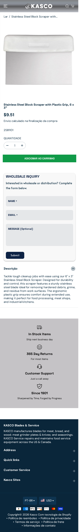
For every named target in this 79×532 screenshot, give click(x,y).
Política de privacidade (56, 518)
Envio (7, 121)
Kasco (33, 514)
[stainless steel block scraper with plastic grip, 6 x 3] (39, 60)
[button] (6, 6)
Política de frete (53, 522)
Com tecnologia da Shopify (54, 514)
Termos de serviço (27, 522)
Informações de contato (39, 525)
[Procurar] (67, 6)
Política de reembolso (22, 518)
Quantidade (12, 138)
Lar (6, 16)
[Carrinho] (72, 6)
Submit (15, 255)
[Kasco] (38, 6)
